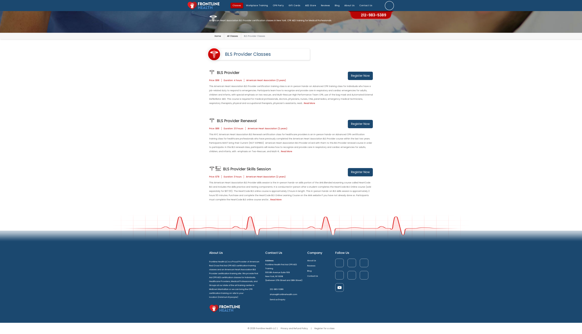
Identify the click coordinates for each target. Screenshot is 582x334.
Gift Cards (294, 5)
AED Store (310, 5)
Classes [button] (236, 5)
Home (218, 36)
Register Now (360, 76)
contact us (312, 276)
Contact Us (365, 5)
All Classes (232, 36)
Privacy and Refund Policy (294, 328)
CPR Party (278, 5)
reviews (311, 265)
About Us (349, 5)
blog (309, 270)
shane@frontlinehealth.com (283, 294)
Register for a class (324, 328)
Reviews (325, 5)
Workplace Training (257, 5)
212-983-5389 (276, 289)
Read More (309, 103)
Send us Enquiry (277, 299)
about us (311, 260)
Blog (337, 5)
